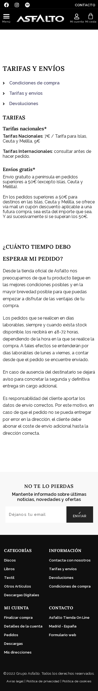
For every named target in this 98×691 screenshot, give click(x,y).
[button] (6, 16)
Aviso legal (15, 681)
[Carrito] (90, 16)
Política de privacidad (43, 681)
